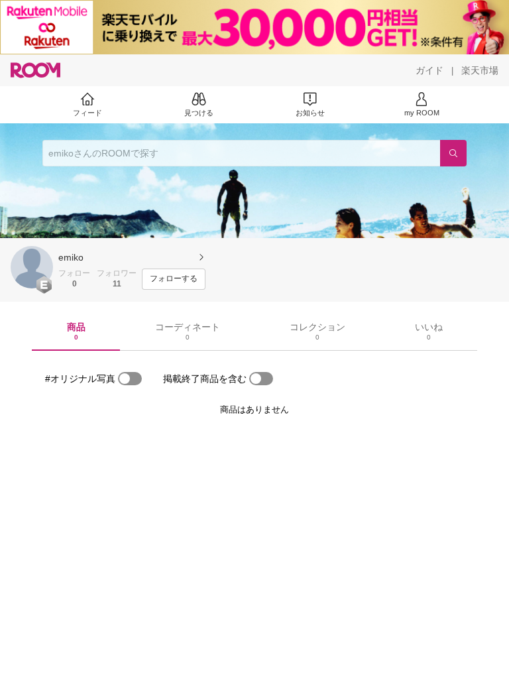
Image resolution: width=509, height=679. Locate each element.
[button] (32, 267)
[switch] (130, 378)
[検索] (453, 153)
